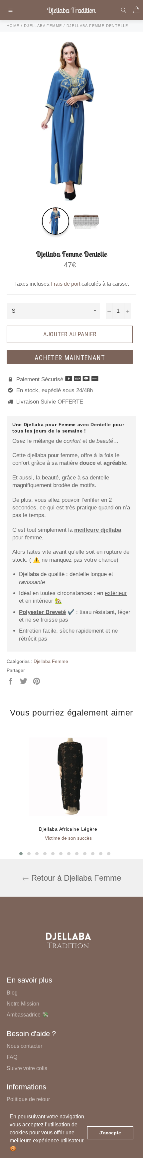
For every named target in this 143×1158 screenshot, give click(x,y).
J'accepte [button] (110, 1132)
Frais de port (65, 284)
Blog (12, 993)
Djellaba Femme (51, 661)
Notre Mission (23, 1004)
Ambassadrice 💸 (28, 1014)
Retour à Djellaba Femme (75, 877)
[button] (19, 1149)
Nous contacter (24, 1046)
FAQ (12, 1057)
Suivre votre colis (27, 1068)
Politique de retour (28, 1099)
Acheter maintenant (70, 358)
